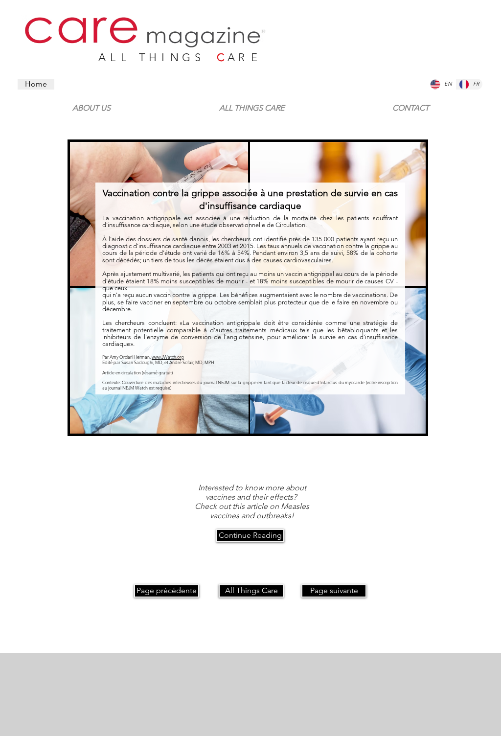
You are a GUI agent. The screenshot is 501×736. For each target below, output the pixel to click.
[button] (410, 104)
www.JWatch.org (168, 357)
